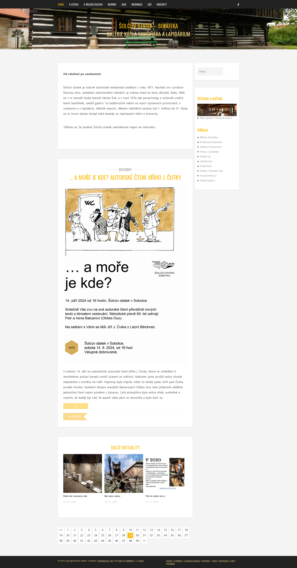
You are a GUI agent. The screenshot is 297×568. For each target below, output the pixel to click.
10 (130, 530)
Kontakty (162, 4)
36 (179, 535)
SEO (112, 560)
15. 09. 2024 (74, 416)
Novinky (112, 4)
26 (109, 535)
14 (158, 530)
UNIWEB (129, 560)
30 (137, 535)
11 (137, 530)
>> (144, 540)
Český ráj (205, 156)
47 (123, 540)
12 (144, 530)
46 (116, 540)
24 (95, 535)
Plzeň (141, 560)
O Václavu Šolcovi (93, 4)
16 (172, 530)
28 (123, 535)
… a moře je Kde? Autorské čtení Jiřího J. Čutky (125, 177)
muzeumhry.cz (208, 175)
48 (130, 540)
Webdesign (103, 560)
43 (95, 540)
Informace (136, 4)
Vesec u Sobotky (209, 151)
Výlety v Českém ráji (211, 171)
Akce (124, 4)
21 (74, 535)
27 (116, 535)
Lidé (149, 4)
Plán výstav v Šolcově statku (216, 118)
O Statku (178, 560)
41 (81, 540)
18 (186, 530)
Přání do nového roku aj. (155, 496)
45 (109, 540)
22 (81, 535)
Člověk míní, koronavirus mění (75, 496)
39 (67, 540)
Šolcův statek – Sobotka (148, 25)
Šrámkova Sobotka (211, 142)
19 (60, 535)
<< (60, 530)
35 (172, 535)
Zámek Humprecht (211, 147)
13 (151, 530)
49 (137, 540)
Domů (61, 4)
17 (179, 530)
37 (186, 535)
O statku (73, 4)
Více (75, 406)
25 (102, 535)
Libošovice (206, 161)
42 (88, 540)
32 (151, 535)
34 (165, 535)
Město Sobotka (209, 137)
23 (88, 535)
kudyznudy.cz (207, 180)
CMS (120, 560)
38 (60, 540)
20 (67, 535)
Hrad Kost (205, 166)
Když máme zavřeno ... (113, 496)
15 (165, 530)
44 (102, 540)
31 (144, 535)
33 (158, 535)
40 (74, 540)
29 (130, 535)
